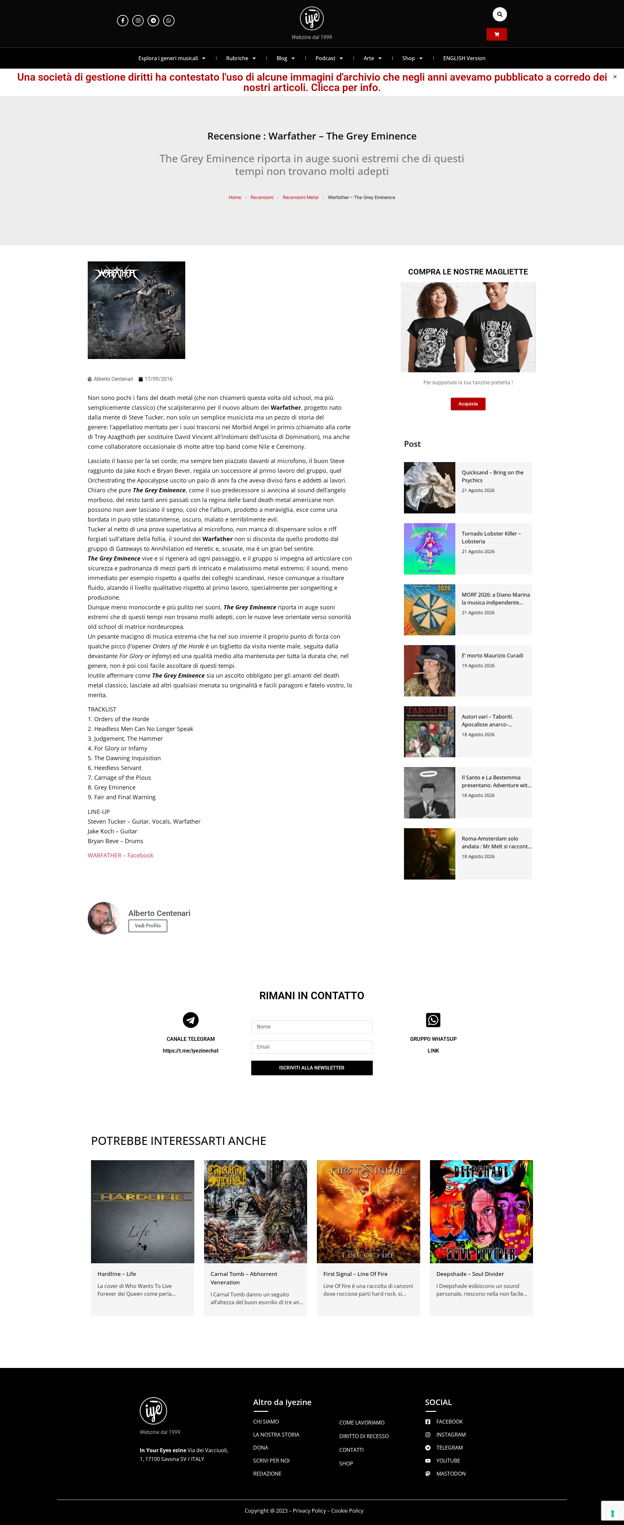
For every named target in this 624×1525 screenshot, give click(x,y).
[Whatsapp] (169, 20)
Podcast (325, 58)
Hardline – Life (117, 1274)
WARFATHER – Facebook (120, 855)
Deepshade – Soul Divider (470, 1274)
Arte (369, 58)
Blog (282, 58)
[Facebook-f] (122, 20)
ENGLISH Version (464, 58)
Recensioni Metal (300, 197)
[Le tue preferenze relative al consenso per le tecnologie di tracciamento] (612, 1513)
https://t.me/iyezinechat (190, 1051)
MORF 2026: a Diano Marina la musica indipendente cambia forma (496, 602)
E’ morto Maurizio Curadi (492, 655)
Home (235, 197)
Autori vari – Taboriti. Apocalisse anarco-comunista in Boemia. (488, 724)
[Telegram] (153, 20)
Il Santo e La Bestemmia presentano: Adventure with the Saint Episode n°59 (496, 785)
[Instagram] (138, 20)
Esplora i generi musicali (168, 58)
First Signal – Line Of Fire (355, 1274)
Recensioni (262, 197)
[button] (500, 14)
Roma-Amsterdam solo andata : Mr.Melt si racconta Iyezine (496, 846)
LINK (433, 1051)
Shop (408, 58)
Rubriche (237, 58)
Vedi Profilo (148, 926)
